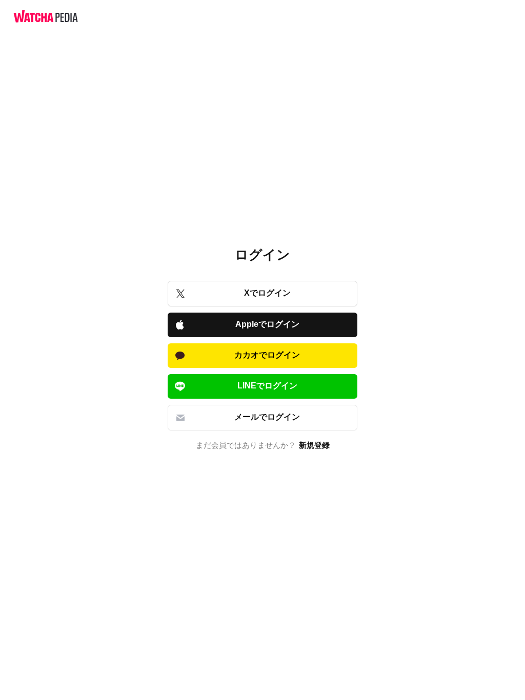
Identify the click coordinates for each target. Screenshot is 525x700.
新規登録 (314, 445)
